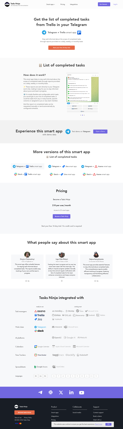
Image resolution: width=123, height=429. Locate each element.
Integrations (74, 4)
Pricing (62, 4)
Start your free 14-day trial (61, 47)
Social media (77, 412)
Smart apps (50, 4)
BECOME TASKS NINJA (24, 412)
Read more (98, 424)
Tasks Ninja (15, 3)
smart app (104, 166)
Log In (115, 4)
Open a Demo (100, 131)
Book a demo (97, 416)
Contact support (98, 412)
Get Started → (104, 4)
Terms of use (18, 418)
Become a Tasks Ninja (61, 216)
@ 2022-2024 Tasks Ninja (22, 420)
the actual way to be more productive (19, 5)
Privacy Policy (28, 418)
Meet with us (97, 420)
